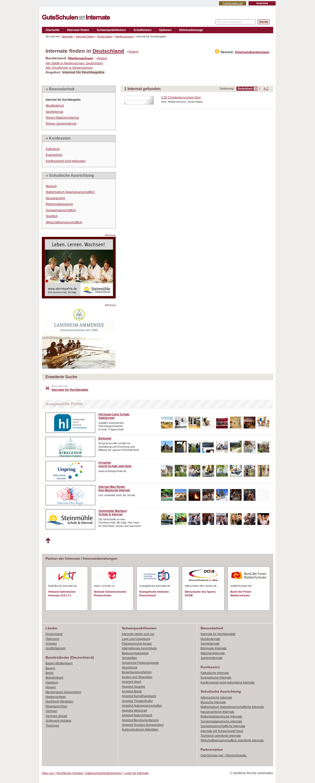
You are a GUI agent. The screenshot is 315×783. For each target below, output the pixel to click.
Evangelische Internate (216, 677)
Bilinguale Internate (214, 648)
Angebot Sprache (133, 686)
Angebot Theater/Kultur (137, 701)
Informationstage (191, 30)
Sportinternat (54, 112)
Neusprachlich (55, 198)
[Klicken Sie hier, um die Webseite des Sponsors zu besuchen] (79, 297)
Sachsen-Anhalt (56, 716)
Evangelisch (54, 155)
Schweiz (51, 643)
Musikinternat (55, 105)
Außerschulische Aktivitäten (140, 729)
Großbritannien (56, 648)
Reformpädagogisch (59, 204)
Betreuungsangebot (135, 653)
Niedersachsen (124, 36)
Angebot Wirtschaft (134, 710)
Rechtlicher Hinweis (69, 773)
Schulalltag (129, 658)
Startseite (53, 30)
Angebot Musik (132, 691)
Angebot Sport (131, 682)
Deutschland (104, 36)
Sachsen (51, 711)
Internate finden (78, 30)
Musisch (51, 186)
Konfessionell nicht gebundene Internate (228, 682)
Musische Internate (213, 702)
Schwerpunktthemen (111, 30)
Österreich (52, 639)
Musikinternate (210, 639)
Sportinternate (210, 643)
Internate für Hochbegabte (218, 634)
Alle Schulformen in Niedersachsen (69, 67)
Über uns (48, 773)
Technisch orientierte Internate (221, 735)
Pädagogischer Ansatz (137, 643)
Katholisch (53, 149)
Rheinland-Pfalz (56, 706)
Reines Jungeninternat (61, 123)
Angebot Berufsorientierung (140, 720)
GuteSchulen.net (233, 3)
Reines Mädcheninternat (62, 117)
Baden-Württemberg (59, 663)
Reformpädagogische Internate (221, 716)
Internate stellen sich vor (138, 634)
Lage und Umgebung (136, 639)
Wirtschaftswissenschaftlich (64, 222)
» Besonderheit (60, 89)
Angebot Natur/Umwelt (137, 715)
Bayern (50, 668)
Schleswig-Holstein (58, 720)
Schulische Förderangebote (140, 663)
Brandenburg (54, 677)
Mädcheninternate (213, 653)
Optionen (165, 30)
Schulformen (142, 30)
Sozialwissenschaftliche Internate (223, 726)
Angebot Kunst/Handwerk (139, 696)
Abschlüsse (129, 667)
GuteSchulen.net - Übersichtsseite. (224, 755)
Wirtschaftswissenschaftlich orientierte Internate (232, 740)
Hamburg (52, 682)
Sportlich (52, 216)
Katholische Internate (215, 673)
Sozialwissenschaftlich (61, 210)
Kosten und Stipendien (137, 677)
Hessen (51, 687)
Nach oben (48, 541)
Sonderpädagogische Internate (221, 721)
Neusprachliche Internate (217, 712)
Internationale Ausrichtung (139, 648)
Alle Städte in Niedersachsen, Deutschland (74, 63)
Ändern (134, 51)
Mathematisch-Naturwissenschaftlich (70, 192)
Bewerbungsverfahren (137, 672)
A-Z (266, 88)
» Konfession (58, 138)
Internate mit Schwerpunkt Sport (222, 731)
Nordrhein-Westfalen (59, 701)
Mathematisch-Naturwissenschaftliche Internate (232, 707)
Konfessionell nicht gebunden (66, 161)
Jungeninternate (211, 658)
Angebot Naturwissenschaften (142, 705)
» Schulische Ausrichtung (70, 175)
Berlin (49, 673)
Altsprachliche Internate (216, 697)
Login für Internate (136, 773)
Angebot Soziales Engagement (142, 725)
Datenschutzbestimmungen (103, 773)
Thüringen (52, 725)
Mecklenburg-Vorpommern (63, 692)
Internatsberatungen (252, 52)
